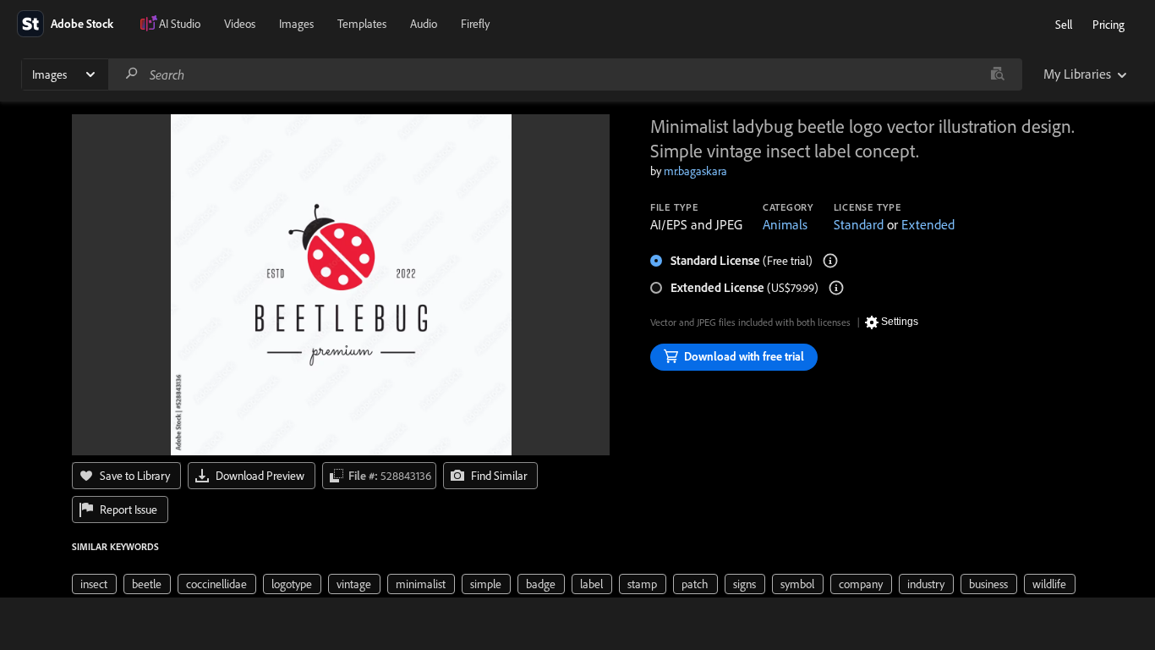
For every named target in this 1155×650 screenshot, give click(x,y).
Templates (361, 23)
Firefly (475, 23)
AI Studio (179, 23)
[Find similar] (997, 74)
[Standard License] (830, 260)
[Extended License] (836, 287)
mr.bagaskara (695, 171)
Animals (785, 224)
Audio (423, 23)
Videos (239, 23)
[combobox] (565, 74)
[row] (94, 584)
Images (296, 23)
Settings (899, 322)
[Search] (132, 74)
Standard (859, 224)
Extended (928, 224)
